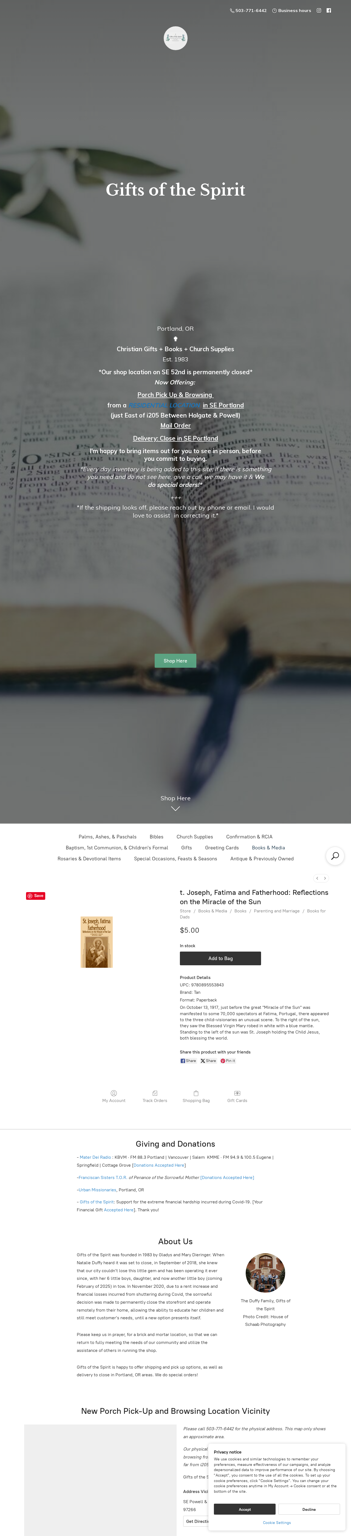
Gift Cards (237, 1100)
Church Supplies (195, 837)
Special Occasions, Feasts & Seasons (175, 859)
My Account (114, 1100)
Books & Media (268, 848)
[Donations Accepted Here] (227, 1177)
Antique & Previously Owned (262, 859)
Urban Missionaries (97, 1189)
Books (240, 910)
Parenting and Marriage (277, 910)
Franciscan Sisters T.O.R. (103, 1177)
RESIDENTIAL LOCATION (164, 405)
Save (38, 895)
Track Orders (155, 1100)
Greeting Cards (222, 848)
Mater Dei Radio (95, 1157)
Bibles (156, 837)
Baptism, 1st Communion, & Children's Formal (117, 848)
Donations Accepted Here (159, 1165)
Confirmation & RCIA (249, 837)
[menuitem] (317, 878)
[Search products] (335, 856)
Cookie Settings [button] (277, 1522)
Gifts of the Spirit (97, 1201)
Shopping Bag (196, 1100)
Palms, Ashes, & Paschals (108, 837)
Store (185, 910)
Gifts (186, 848)
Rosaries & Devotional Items (89, 859)
